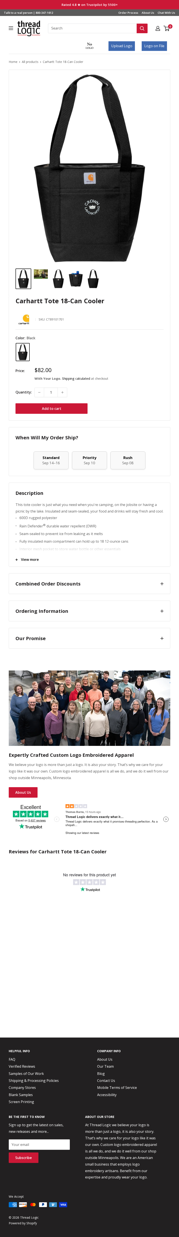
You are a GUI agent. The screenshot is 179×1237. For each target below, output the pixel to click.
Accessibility (107, 1094)
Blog (101, 1073)
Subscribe (23, 1157)
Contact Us (106, 1080)
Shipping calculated (76, 378)
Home (13, 62)
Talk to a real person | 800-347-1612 (28, 13)
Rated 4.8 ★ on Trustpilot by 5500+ (90, 4)
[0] (166, 28)
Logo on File (154, 45)
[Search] (142, 28)
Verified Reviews (22, 1066)
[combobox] (92, 28)
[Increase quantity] (62, 392)
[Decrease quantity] (39, 392)
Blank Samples (21, 1094)
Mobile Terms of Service (117, 1087)
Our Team (105, 1066)
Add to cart (51, 408)
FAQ (12, 1059)
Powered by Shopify (23, 1223)
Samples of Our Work (26, 1073)
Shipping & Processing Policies (34, 1080)
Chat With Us (166, 13)
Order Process (128, 13)
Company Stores (22, 1087)
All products (30, 62)
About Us (148, 13)
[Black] (23, 352)
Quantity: (23, 392)
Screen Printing (21, 1101)
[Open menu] (11, 28)
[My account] (158, 28)
